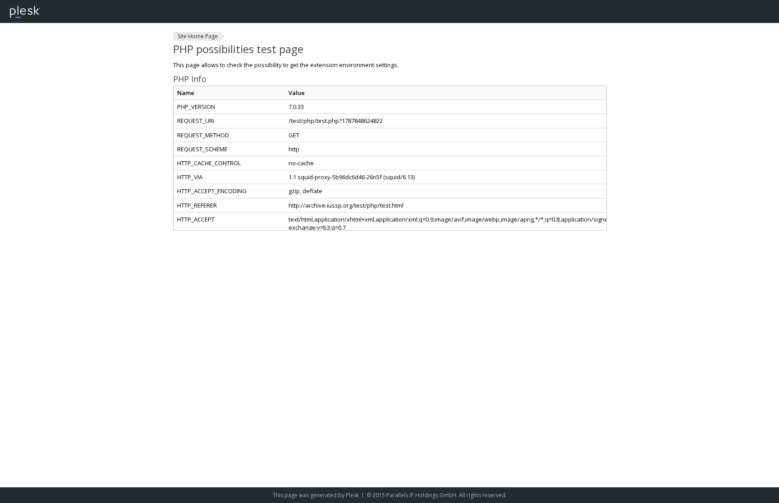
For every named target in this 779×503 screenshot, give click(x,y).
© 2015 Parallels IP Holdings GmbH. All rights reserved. (437, 495)
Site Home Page (198, 36)
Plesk (352, 495)
